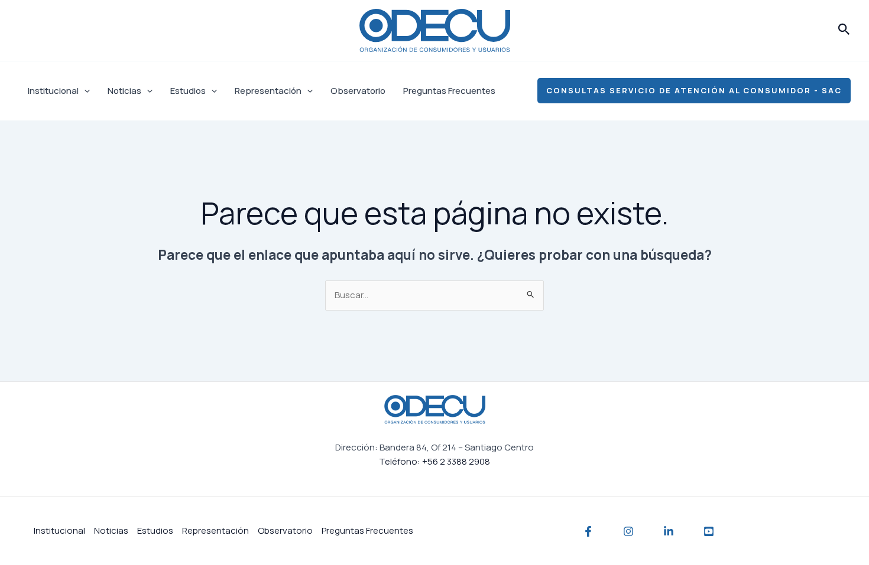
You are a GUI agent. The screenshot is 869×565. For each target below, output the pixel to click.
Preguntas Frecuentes (449, 90)
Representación (268, 90)
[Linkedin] (668, 531)
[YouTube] (708, 531)
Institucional (53, 90)
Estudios (188, 90)
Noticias (124, 90)
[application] (84, 90)
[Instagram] (628, 531)
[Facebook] (588, 531)
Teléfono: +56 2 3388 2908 (434, 461)
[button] (844, 30)
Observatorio (357, 90)
